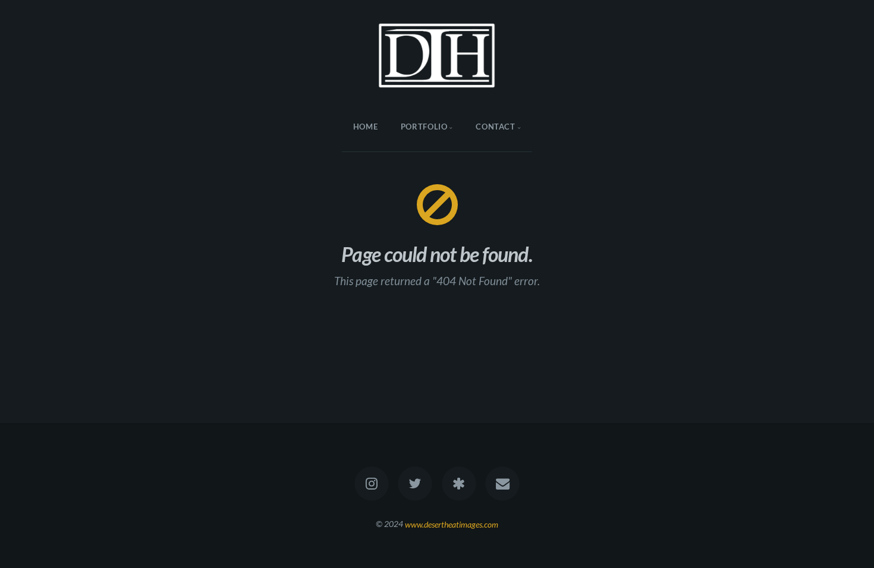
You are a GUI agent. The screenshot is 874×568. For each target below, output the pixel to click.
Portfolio (424, 126)
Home (365, 126)
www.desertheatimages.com (451, 524)
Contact (495, 126)
